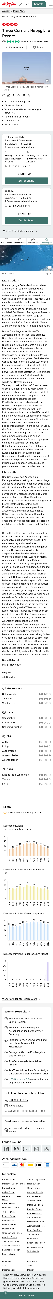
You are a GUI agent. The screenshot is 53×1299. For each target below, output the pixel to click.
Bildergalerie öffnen (47, 81)
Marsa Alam (19, 11)
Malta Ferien (8, 1220)
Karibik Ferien (8, 1188)
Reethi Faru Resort (36, 1243)
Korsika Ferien (34, 1197)
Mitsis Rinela (33, 1239)
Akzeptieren (26, 1295)
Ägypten (6, 11)
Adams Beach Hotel (36, 1226)
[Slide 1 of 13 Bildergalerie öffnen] (26, 68)
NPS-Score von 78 (19, 1079)
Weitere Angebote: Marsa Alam (19, 999)
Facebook (6, 1148)
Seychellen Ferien (11, 1242)
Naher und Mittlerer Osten (11, 1198)
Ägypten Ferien (9, 1237)
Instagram (16, 1148)
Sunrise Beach (34, 1234)
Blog (36, 1148)
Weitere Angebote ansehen (18, 231)
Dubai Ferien (8, 1229)
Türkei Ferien (8, 1212)
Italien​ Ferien (8, 1204)
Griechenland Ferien (12, 1233)
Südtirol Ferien (34, 1218)
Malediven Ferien (10, 1208)
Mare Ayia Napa (34, 1230)
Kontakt (38, 4)
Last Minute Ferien (11, 1250)
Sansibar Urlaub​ (35, 1192)
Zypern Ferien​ (9, 1216)
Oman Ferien (33, 1188)
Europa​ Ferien (9, 1180)
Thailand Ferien (34, 1201)
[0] (27, 4)
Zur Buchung (26, 181)
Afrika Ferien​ (8, 1192)
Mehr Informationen (28, 1288)
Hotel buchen (33, 1184)
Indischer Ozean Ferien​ (13, 1184)
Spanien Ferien (34, 1209)
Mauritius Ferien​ (35, 1205)
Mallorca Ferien (9, 1225)
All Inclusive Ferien (11, 1246)
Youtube (26, 1148)
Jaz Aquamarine (35, 1247)
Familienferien (9, 1254)
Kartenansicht (16, 47)
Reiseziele (9, 1174)
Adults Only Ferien (36, 1180)
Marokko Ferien (34, 1213)
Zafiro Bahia (33, 1251)
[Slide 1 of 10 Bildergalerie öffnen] (26, 258)
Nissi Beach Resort (36, 1222)
